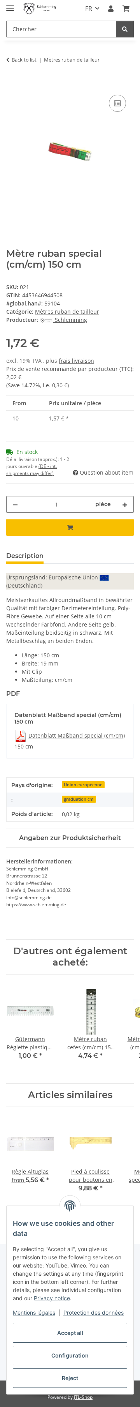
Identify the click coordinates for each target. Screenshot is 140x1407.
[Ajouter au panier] (12, 84)
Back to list (24, 59)
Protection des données (93, 1312)
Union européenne (83, 784)
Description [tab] (25, 556)
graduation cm (79, 799)
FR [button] (88, 8)
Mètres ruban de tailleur (67, 311)
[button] (111, 8)
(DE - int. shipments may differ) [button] (31, 470)
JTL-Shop (83, 1397)
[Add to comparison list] (117, 103)
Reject (70, 1378)
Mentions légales (34, 1312)
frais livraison (76, 360)
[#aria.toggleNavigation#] (10, 5)
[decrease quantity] (15, 504)
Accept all (70, 1332)
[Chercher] (125, 29)
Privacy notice (52, 1298)
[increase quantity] (124, 504)
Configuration (70, 1355)
